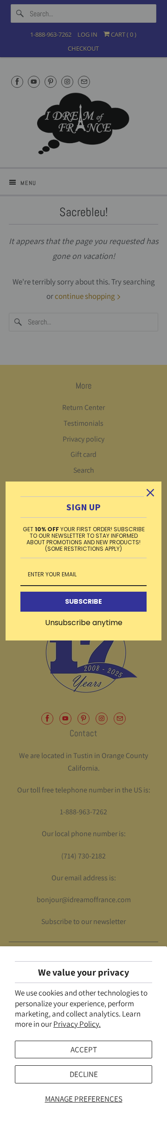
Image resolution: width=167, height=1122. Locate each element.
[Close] (150, 493)
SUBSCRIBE (83, 601)
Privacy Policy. (77, 1024)
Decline (84, 1074)
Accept (84, 1049)
